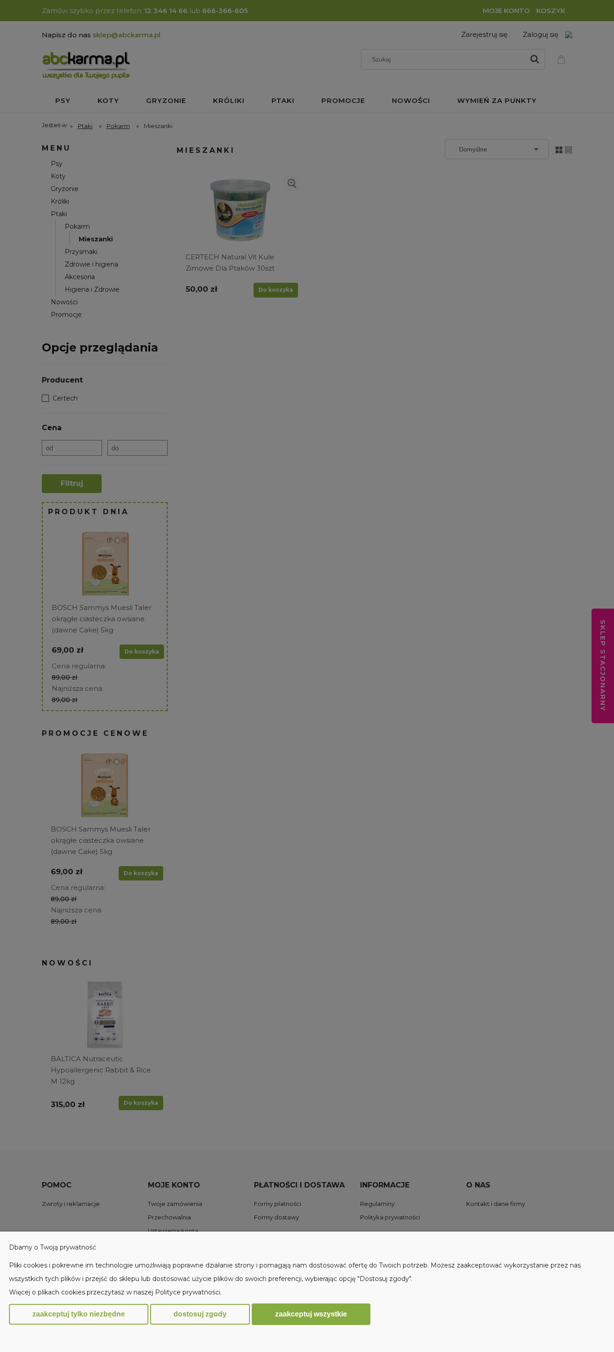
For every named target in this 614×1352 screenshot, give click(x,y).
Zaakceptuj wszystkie (311, 1314)
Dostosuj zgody (200, 1314)
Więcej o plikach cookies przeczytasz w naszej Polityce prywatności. (115, 1292)
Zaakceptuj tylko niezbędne (78, 1314)
